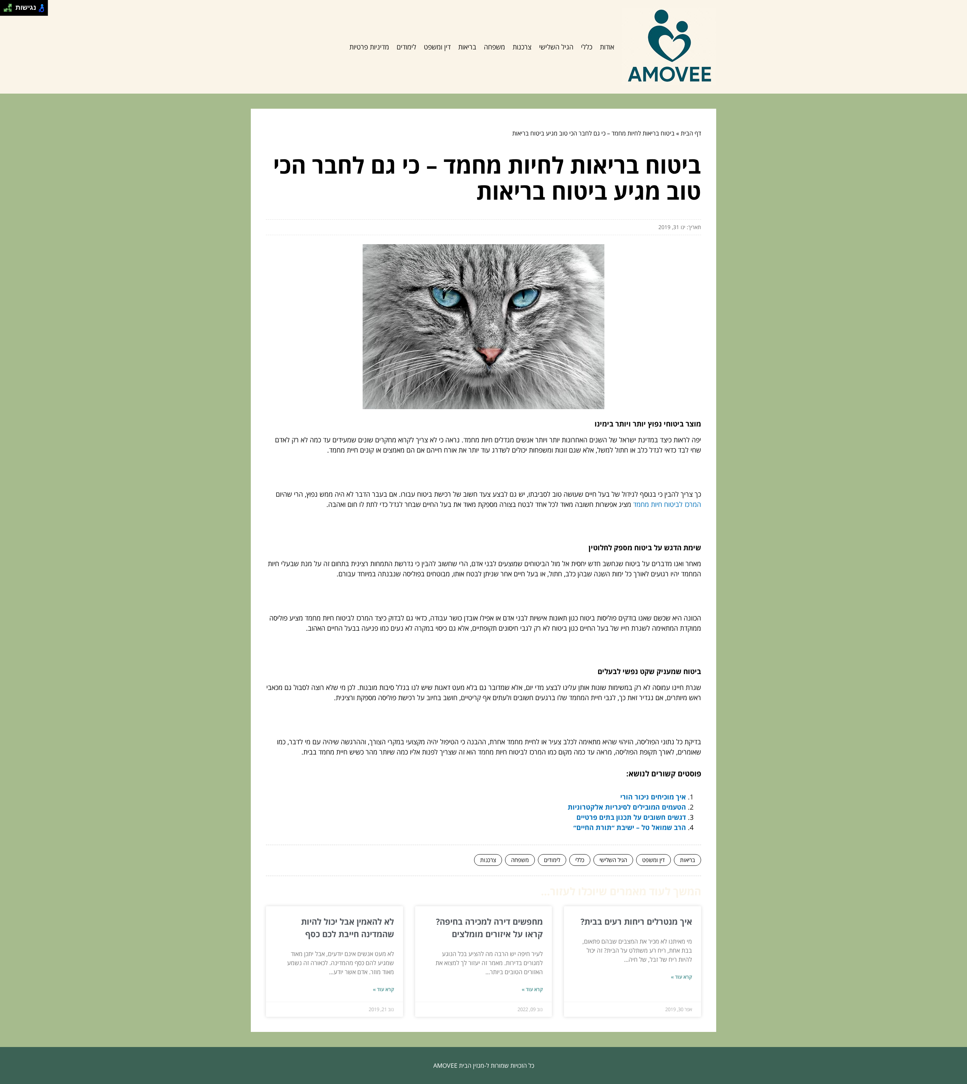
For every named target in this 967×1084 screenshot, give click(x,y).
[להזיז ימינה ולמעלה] (10, 6)
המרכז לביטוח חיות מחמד (667, 504)
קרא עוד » (681, 976)
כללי (586, 46)
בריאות (467, 46)
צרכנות (522, 46)
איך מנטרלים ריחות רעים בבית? (636, 921)
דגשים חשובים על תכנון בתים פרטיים (631, 817)
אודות (607, 46)
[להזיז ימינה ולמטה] (10, 10)
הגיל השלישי (556, 46)
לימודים (406, 46)
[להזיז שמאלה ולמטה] (6, 10)
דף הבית (691, 133)
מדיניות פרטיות (369, 46)
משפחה (494, 46)
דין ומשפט (437, 46)
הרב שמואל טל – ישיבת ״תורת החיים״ (629, 827)
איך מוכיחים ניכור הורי (653, 796)
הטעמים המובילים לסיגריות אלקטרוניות (627, 806)
